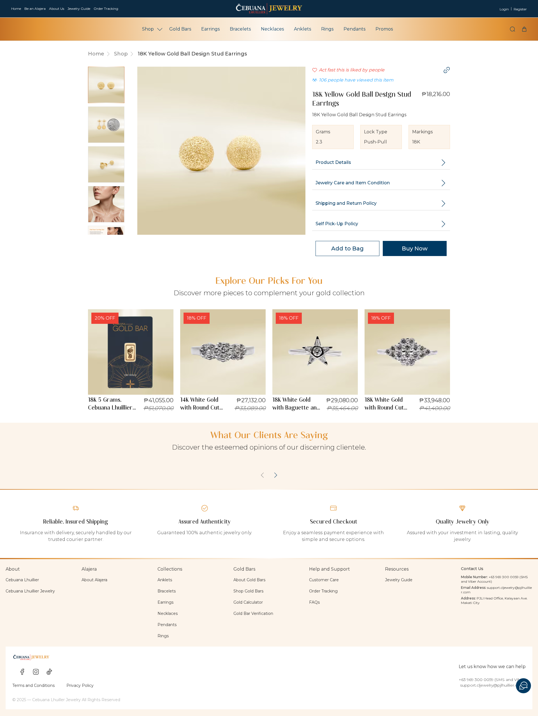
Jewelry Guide (79, 8)
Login (504, 9)
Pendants (354, 29)
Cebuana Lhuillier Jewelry (30, 591)
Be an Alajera (35, 8)
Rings (327, 29)
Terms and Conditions (33, 685)
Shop (148, 29)
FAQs (314, 602)
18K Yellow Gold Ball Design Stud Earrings (192, 54)
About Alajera (94, 579)
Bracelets (240, 29)
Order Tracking (106, 8)
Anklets (302, 29)
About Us (56, 8)
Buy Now (415, 248)
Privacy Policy (80, 685)
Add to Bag (347, 248)
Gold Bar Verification (253, 613)
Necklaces (272, 29)
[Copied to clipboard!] (446, 70)
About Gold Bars (249, 579)
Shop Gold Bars (248, 591)
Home (16, 8)
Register (520, 9)
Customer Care (324, 579)
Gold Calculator (248, 602)
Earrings (210, 29)
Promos (384, 29)
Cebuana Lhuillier (22, 579)
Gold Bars (180, 29)
